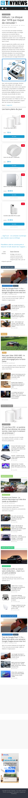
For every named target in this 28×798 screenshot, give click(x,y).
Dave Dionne (16, 25)
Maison (4, 352)
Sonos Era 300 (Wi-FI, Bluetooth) (11, 157)
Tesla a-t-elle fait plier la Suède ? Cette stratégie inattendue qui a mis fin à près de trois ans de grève (18, 528)
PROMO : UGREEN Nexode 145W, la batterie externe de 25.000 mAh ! (18, 457)
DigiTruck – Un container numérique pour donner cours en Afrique (13, 237)
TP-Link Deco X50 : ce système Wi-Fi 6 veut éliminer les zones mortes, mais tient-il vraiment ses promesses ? (13, 430)
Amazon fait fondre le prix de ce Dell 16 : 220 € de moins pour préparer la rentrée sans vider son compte (18, 448)
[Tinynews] (2, 8)
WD (8, 27)
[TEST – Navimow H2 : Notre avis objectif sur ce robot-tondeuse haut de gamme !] (6, 313)
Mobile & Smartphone (7, 285)
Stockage (5, 27)
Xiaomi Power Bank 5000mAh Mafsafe (13, 186)
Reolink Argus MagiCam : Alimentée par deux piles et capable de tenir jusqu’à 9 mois (17, 385)
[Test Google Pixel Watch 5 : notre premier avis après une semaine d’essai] (6, 304)
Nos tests (16, 285)
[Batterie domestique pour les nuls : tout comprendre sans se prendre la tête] (6, 373)
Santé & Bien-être (6, 566)
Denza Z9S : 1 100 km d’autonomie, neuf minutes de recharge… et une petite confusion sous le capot (18, 538)
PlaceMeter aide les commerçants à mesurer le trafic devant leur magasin (14, 246)
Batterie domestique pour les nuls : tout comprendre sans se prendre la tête (18, 376)
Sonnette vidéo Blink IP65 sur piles (12, 215)
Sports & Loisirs (6, 494)
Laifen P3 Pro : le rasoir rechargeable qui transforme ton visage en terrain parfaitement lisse (18, 588)
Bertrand (13, 363)
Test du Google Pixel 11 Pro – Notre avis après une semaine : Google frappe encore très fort (14, 290)
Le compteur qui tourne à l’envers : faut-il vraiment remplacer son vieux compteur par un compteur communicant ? (18, 395)
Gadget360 (9, 105)
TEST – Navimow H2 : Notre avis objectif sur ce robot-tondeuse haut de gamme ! (18, 315)
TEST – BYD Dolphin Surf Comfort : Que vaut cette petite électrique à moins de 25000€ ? (18, 324)
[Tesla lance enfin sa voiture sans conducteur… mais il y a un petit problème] (14, 551)
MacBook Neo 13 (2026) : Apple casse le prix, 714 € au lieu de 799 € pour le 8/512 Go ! (18, 466)
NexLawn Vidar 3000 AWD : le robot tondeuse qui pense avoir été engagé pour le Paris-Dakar (14, 358)
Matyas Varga (14, 294)
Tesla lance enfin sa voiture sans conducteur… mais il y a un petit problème (13, 571)
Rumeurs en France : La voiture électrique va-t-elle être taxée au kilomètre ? (14, 499)
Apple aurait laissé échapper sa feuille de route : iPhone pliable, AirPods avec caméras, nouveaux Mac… (18, 665)
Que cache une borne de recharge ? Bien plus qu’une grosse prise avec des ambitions (17, 518)
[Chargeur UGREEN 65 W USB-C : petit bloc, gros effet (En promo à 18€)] (6, 604)
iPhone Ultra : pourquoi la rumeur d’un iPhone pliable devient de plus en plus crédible (17, 674)
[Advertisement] (14, 699)
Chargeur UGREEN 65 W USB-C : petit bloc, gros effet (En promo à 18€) (18, 607)
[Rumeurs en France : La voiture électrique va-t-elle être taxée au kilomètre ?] (14, 479)
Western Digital (13, 27)
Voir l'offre (14, 136)
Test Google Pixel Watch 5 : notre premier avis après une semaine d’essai (18, 307)
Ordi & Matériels (6, 14)
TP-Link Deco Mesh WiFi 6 (10, 128)
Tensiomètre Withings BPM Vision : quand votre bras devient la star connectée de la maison (18, 598)
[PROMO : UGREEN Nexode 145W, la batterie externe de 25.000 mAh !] (6, 455)
